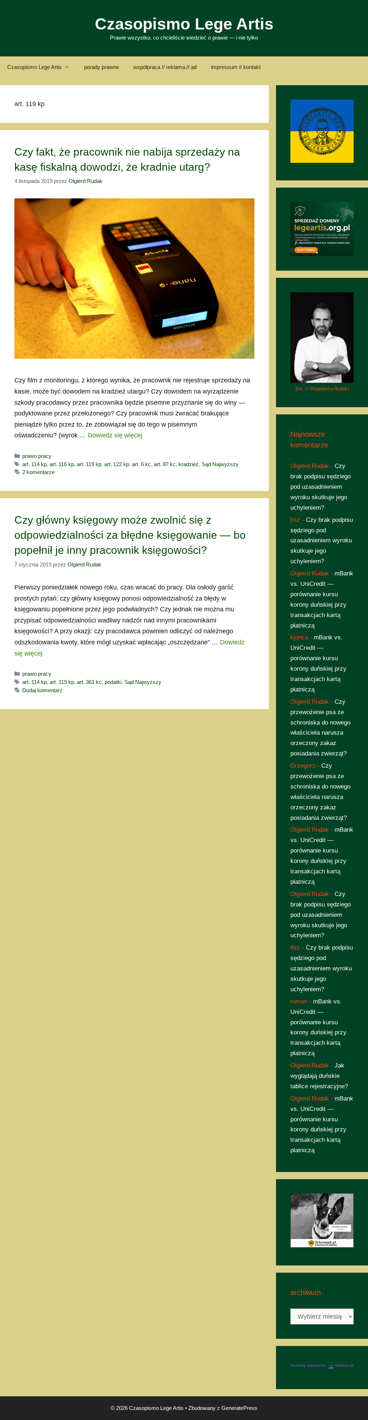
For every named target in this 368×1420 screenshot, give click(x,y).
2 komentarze (38, 472)
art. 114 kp (34, 464)
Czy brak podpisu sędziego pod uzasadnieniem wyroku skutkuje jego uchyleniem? (320, 487)
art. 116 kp (62, 464)
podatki (113, 682)
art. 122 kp (116, 464)
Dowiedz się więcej (115, 435)
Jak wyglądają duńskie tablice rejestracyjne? (319, 1076)
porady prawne (101, 67)
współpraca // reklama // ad (165, 67)
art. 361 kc (89, 682)
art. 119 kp (89, 464)
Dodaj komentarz (42, 690)
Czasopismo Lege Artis (184, 24)
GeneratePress (239, 1408)
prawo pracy (36, 456)
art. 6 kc (141, 464)
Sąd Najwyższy (220, 464)
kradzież (189, 464)
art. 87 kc (165, 464)
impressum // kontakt (236, 67)
